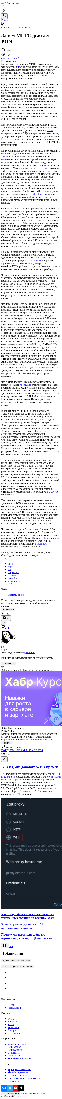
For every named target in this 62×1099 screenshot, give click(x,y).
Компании (13, 1027)
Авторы (12, 1030)
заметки (5, 156)
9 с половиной (51, 538)
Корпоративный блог (19, 1069)
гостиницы (35, 260)
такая (50, 130)
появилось (46, 791)
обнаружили (54, 776)
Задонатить (8, 609)
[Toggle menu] (2, 3)
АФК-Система (40, 194)
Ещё (11, 946)
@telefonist (29, 652)
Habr (19, 1096)
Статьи (11, 1018)
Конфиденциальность (19, 1058)
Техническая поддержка (33, 1093)
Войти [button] (4, 20)
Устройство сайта (17, 1044)
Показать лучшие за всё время (17, 966)
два (46, 168)
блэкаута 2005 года (33, 431)
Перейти (6, 743)
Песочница (14, 1033)
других (54, 491)
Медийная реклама (18, 1072)
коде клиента (8, 776)
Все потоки (12, 3)
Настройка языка (11, 1093)
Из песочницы (9, 61)
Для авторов (14, 1047)
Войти (11, 1004)
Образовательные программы (24, 1078)
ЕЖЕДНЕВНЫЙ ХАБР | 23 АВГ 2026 (22, 750)
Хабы (11, 1024)
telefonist (5, 27)
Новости (12, 1021)
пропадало (25, 384)
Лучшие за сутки (11, 960)
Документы (14, 1052)
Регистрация (14, 1007)
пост (19, 67)
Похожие (25, 960)
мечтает (5, 197)
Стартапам (13, 1081)
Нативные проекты (18, 1075)
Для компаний (15, 1049)
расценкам (41, 543)
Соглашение (14, 1055)
